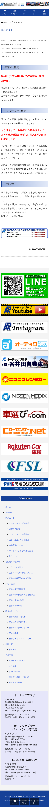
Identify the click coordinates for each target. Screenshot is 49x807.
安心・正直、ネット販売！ (20, 540)
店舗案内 (9, 655)
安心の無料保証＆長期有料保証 (22, 594)
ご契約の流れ (14, 529)
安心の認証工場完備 (17, 616)
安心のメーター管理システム (21, 573)
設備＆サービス (11, 611)
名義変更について (16, 545)
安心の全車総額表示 (17, 589)
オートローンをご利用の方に (21, 551)
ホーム (5, 22)
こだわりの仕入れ (12, 562)
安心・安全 (10, 584)
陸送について (14, 556)
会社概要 (12, 666)
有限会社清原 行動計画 (19, 677)
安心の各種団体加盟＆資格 (20, 578)
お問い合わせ (14, 671)
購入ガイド (18, 22)
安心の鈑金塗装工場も (18, 622)
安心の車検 (13, 633)
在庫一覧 (9, 644)
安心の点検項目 (15, 605)
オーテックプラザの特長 (19, 523)
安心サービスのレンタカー (20, 638)
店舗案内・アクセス (17, 660)
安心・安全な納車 (16, 600)
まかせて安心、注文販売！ (20, 534)
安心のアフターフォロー (19, 627)
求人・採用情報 (15, 682)
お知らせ (9, 512)
